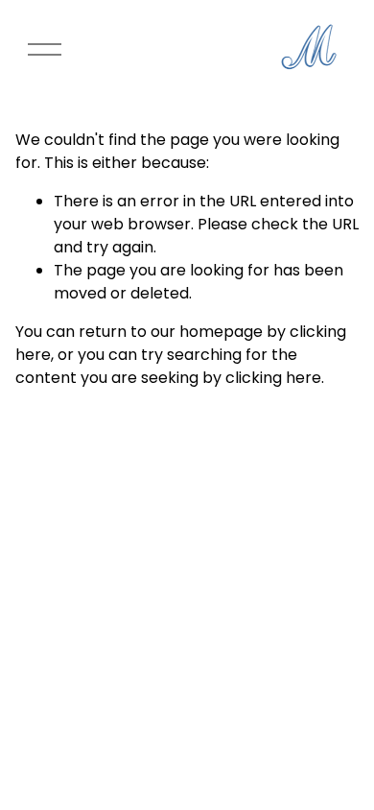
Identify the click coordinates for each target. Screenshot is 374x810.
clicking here (273, 378)
